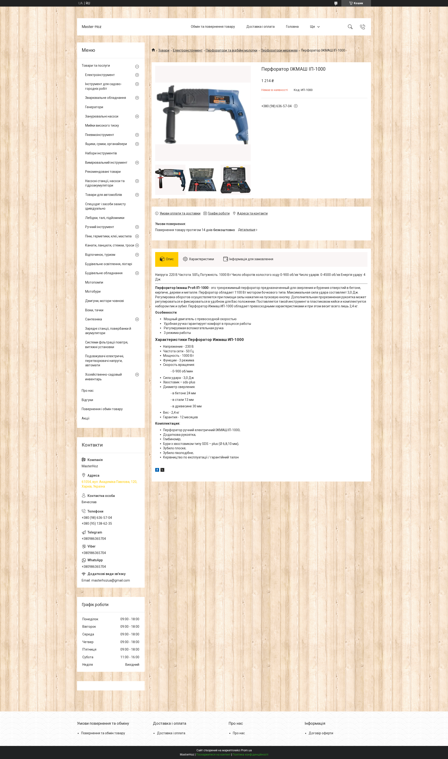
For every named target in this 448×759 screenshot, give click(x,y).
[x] (162, 470)
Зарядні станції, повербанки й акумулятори (108, 331)
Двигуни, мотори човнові (104, 301)
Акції (85, 418)
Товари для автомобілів (103, 195)
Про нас (88, 390)
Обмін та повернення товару (213, 26)
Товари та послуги (96, 65)
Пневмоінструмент (99, 135)
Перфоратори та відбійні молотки (231, 50)
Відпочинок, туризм (100, 254)
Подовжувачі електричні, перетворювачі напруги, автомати (104, 360)
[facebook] (157, 470)
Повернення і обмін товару (102, 409)
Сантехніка (93, 319)
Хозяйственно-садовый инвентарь (103, 377)
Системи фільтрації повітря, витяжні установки (106, 344)
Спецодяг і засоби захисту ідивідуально (105, 206)
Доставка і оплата (260, 26)
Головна (292, 26)
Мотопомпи (94, 282)
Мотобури (93, 291)
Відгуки (87, 400)
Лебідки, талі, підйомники (104, 218)
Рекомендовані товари (103, 171)
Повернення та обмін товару (103, 733)
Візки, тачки (94, 310)
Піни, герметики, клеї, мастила (108, 236)
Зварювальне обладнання (105, 98)
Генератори (94, 107)
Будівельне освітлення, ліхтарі (108, 264)
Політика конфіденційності (250, 754)
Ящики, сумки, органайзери (106, 144)
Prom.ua (246, 750)
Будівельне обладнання (103, 273)
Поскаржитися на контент (213, 754)
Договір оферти (321, 733)
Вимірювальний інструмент (106, 162)
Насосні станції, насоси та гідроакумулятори (105, 183)
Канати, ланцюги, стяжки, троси (109, 245)
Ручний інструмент (99, 227)
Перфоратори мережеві (279, 50)
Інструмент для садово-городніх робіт (103, 86)
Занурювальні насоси (101, 116)
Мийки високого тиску (102, 125)
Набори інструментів (101, 153)
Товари (163, 50)
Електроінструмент (188, 50)
